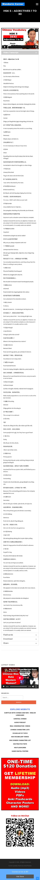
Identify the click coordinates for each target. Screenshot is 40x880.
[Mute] (33, 686)
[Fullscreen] (36, 686)
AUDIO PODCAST (20, 722)
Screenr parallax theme (15, 866)
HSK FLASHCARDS (20, 747)
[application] (20, 677)
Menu (37, 4)
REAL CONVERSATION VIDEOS (20, 726)
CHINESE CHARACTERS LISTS (20, 730)
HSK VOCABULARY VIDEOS (20, 737)
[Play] (4, 686)
